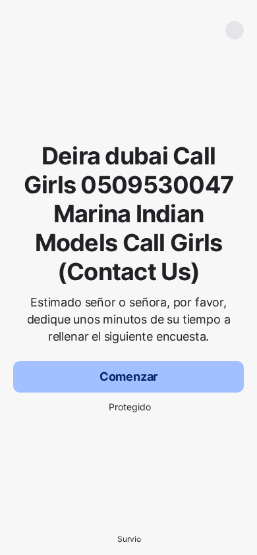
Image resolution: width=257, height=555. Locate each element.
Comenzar (129, 376)
